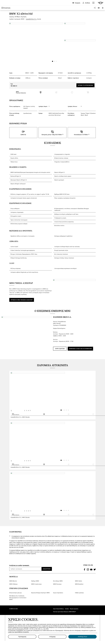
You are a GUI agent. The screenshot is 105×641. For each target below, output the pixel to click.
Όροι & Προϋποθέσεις (58, 608)
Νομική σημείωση (74, 608)
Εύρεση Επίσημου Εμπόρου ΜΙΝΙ (40, 593)
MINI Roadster (79, 584)
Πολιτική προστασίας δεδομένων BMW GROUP (64, 611)
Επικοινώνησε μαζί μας (15, 593)
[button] (93, 2)
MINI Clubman (13, 584)
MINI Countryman (36, 584)
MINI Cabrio (78, 581)
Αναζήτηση (47, 569)
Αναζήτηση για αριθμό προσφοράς (19, 565)
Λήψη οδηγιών (60, 348)
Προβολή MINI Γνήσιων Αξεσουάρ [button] (22, 300)
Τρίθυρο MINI (35, 581)
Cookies (67, 608)
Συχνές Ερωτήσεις (58, 593)
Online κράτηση (79, 593)
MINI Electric (13, 581)
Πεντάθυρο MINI (58, 581)
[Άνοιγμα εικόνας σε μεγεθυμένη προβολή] (36, 43)
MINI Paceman (57, 584)
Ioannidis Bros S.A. (31, 19)
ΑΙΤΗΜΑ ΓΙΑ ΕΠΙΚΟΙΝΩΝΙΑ (85, 85)
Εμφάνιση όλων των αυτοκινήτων (80, 348)
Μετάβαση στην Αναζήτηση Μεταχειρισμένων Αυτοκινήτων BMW (17, 597)
